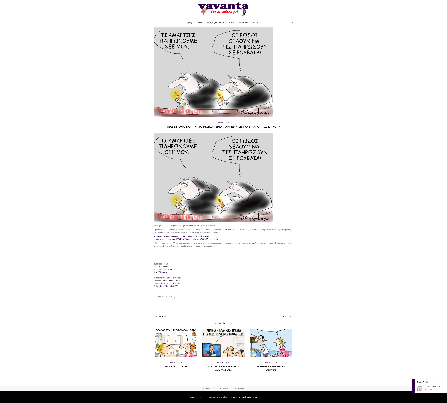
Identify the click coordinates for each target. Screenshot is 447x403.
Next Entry (284, 316)
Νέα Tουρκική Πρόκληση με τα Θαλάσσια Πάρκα (223, 368)
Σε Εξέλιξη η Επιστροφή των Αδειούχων (271, 368)
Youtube (241, 389)
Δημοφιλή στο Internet (163, 269)
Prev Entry (162, 316)
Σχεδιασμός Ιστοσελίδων (231, 397)
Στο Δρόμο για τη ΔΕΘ (176, 366)
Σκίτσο (227, 122)
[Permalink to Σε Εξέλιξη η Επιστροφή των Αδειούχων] (271, 357)
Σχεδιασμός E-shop (249, 397)
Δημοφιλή (221, 122)
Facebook (209, 389)
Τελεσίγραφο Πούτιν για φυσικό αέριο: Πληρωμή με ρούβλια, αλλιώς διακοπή (223, 126)
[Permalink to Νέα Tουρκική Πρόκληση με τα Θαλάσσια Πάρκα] (223, 357)
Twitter (225, 389)
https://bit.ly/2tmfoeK (172, 281)
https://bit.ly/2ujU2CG (169, 286)
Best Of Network (160, 272)
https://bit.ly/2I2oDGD (170, 283)
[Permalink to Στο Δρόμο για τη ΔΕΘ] (176, 357)
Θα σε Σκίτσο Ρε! (161, 267)
